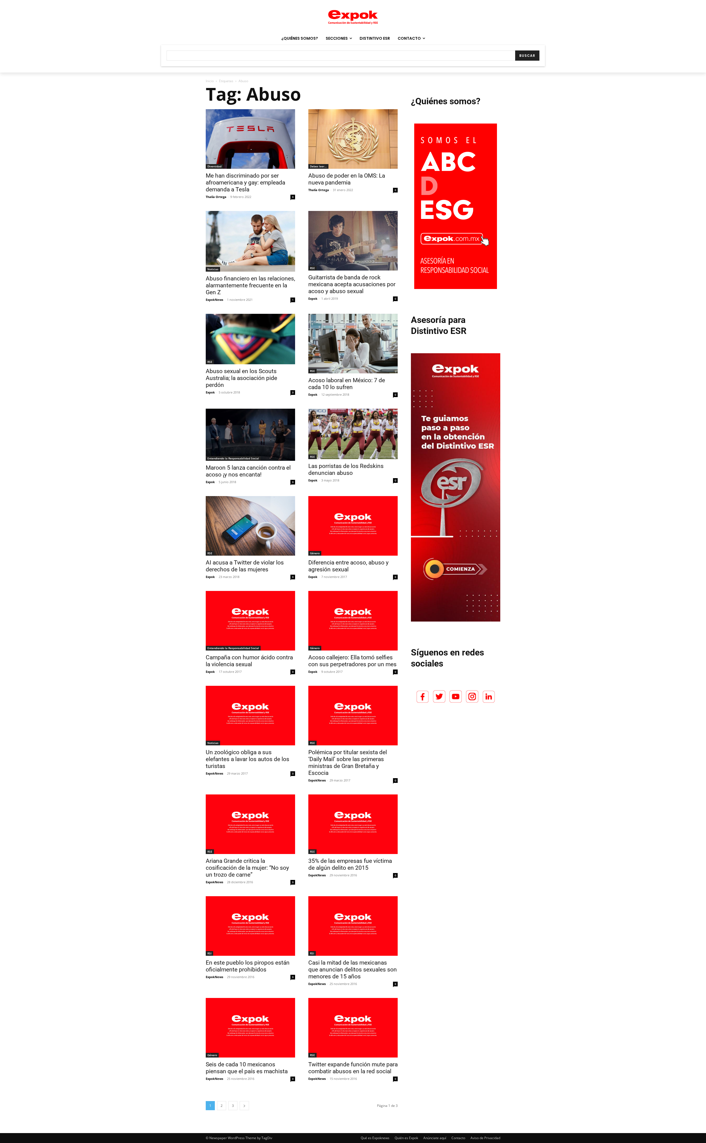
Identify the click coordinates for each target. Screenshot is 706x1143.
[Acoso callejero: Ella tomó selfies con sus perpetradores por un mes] (353, 621)
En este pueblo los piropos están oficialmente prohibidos (248, 966)
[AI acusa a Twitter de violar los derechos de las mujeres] (250, 526)
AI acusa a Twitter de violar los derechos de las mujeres (245, 566)
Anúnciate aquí (434, 1138)
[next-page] (244, 1105)
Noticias (212, 269)
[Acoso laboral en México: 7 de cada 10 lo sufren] (353, 343)
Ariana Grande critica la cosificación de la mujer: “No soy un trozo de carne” (247, 868)
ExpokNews (214, 300)
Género (315, 553)
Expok (312, 298)
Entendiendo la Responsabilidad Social (233, 458)
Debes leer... (318, 166)
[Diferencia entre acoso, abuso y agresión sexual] (353, 526)
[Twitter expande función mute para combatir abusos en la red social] (353, 1028)
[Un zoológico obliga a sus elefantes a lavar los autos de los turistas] (250, 715)
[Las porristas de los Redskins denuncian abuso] (353, 434)
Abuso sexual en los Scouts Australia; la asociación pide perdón (241, 378)
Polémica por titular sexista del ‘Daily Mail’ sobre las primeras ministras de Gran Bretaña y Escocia (347, 762)
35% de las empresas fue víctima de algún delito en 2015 (350, 864)
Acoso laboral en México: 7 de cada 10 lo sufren (346, 383)
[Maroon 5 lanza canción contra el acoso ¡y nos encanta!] (250, 435)
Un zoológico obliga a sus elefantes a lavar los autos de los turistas (247, 759)
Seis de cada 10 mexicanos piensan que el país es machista (247, 1068)
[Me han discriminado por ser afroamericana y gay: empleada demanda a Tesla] (250, 139)
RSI (209, 953)
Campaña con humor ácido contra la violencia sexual (249, 661)
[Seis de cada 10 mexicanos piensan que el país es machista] (250, 1028)
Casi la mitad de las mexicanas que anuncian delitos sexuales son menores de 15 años (352, 969)
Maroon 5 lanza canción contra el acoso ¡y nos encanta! (248, 471)
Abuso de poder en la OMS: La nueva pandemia (346, 179)
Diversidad (214, 166)
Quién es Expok (406, 1138)
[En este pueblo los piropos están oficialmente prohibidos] (250, 926)
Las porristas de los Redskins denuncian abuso (346, 469)
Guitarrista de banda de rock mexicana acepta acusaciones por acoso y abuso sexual (351, 284)
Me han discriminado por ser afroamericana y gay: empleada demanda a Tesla (245, 182)
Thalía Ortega (216, 197)
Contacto (458, 1138)
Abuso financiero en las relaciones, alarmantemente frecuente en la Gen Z (250, 285)
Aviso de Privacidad (485, 1138)
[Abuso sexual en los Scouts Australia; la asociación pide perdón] (250, 339)
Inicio (210, 81)
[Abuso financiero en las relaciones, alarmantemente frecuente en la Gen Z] (250, 241)
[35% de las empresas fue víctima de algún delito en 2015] (353, 824)
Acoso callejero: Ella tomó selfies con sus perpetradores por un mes (352, 661)
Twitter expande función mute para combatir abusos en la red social (353, 1068)
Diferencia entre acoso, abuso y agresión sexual (348, 566)
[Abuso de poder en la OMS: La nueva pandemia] (353, 139)
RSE (312, 268)
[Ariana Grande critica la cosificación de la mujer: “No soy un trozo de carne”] (250, 824)
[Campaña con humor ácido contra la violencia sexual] (250, 621)
